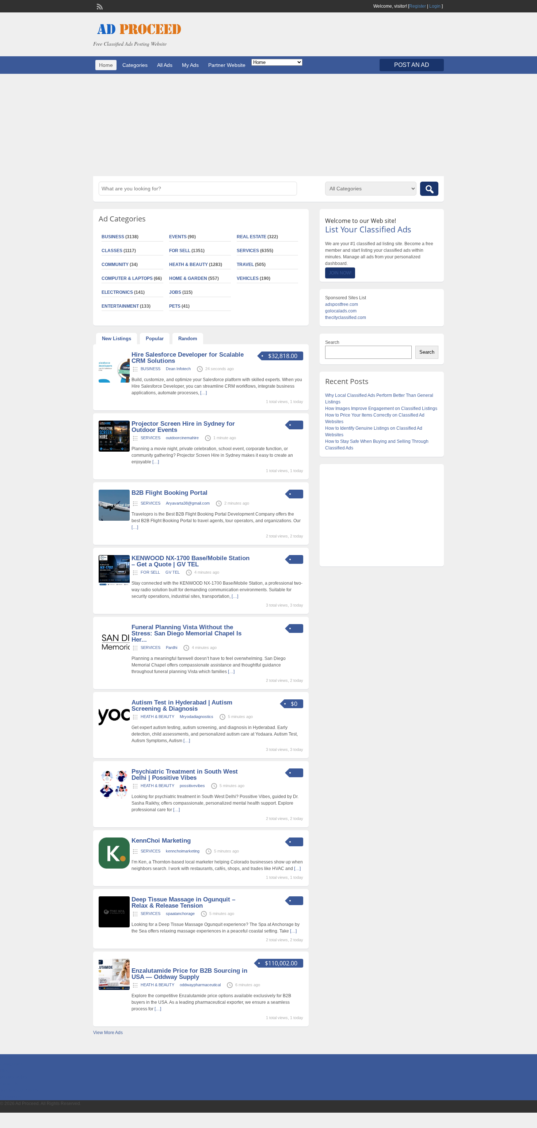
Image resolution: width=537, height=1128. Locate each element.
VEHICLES (248, 278)
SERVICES (248, 250)
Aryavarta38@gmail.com (188, 503)
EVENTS (178, 236)
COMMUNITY (115, 264)
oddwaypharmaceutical (200, 985)
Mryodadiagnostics (196, 716)
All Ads (164, 65)
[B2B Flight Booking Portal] (114, 519)
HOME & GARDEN (188, 278)
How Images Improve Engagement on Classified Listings (381, 408)
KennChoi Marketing (161, 840)
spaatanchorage (180, 913)
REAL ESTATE (251, 236)
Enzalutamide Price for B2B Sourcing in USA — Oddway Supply (189, 973)
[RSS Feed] (99, 6)
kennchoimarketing (182, 851)
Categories (135, 65)
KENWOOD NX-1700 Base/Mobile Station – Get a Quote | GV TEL (191, 561)
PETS (174, 306)
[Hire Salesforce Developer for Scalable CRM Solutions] (114, 381)
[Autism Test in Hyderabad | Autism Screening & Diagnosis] (114, 729)
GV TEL (172, 572)
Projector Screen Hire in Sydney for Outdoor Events (183, 426)
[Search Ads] (429, 189)
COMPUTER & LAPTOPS (127, 278)
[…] (203, 392)
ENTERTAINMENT (120, 306)
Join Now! (340, 273)
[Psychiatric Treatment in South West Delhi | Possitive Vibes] (114, 798)
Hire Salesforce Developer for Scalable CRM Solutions (188, 357)
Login (435, 6)
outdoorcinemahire (182, 438)
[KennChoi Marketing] (114, 867)
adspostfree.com (341, 304)
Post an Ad (411, 65)
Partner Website (226, 65)
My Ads (190, 65)
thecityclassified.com (345, 317)
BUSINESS (113, 236)
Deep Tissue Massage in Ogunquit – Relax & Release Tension (183, 902)
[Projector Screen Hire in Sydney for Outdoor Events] (114, 450)
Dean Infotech (178, 368)
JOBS (175, 292)
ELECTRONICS (117, 292)
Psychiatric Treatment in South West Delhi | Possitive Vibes (185, 774)
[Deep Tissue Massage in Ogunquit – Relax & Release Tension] (114, 925)
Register (417, 6)
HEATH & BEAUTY (188, 264)
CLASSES (112, 250)
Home (106, 65)
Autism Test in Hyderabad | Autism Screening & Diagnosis (182, 705)
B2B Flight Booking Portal (169, 492)
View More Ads (108, 1032)
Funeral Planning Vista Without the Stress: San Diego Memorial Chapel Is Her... (186, 633)
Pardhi (171, 647)
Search (332, 342)
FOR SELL (179, 250)
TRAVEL (245, 264)
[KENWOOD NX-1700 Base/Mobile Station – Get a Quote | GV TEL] (114, 584)
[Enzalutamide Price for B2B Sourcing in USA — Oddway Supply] (114, 988)
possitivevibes (192, 785)
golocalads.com (341, 311)
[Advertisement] (268, 125)
